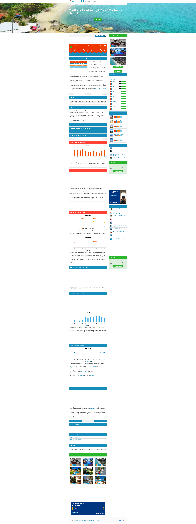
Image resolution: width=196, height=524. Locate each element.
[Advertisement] (88, 206)
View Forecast (98, 19)
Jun (79, 45)
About (80, 520)
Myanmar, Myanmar (117, 115)
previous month (77, 191)
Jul (83, 45)
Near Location (101, 35)
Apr (71, 45)
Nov (100, 45)
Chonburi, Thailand (117, 120)
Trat (102, 101)
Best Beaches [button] (95, 1)
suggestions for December (94, 89)
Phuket (86, 101)
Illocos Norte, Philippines (118, 134)
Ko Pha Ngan (81, 101)
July (113, 96)
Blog (85, 1)
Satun (89, 101)
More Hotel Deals (118, 66)
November (114, 106)
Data (82, 520)
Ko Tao (76, 101)
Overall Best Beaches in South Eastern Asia (76, 439)
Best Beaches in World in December (75, 431)
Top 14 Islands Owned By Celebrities (119, 228)
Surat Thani (86, 4)
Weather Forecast (112, 77)
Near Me (96, 35)
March (102, 88)
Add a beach (98, 520)
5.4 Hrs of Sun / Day (78, 65)
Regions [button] (89, 1)
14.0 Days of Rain (78, 67)
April (105, 88)
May (75, 45)
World (71, 4)
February (99, 88)
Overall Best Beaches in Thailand (75, 437)
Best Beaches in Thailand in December (75, 426)
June (113, 94)
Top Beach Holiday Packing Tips (118, 218)
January (96, 88)
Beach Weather (76, 520)
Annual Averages (112, 79)
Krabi (105, 101)
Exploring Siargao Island (117, 147)
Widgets (92, 520)
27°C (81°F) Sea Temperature (78, 63)
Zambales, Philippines (118, 138)
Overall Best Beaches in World (74, 441)
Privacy (90, 520)
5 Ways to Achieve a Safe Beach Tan (119, 231)
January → (104, 94)
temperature (80, 120)
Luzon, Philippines (117, 129)
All (105, 35)
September (114, 101)
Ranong (98, 101)
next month (90, 191)
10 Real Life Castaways (116, 222)
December (114, 109)
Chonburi (93, 101)
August (114, 99)
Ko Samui (91, 4)
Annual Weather (88, 94)
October (114, 104)
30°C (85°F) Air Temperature (78, 61)
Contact (84, 520)
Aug (88, 45)
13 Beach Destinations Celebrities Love (119, 238)
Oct (96, 45)
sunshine (85, 120)
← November (72, 94)
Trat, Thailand (116, 124)
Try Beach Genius (118, 171)
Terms (87, 520)
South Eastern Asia (75, 4)
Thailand (81, 4)
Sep (92, 45)
